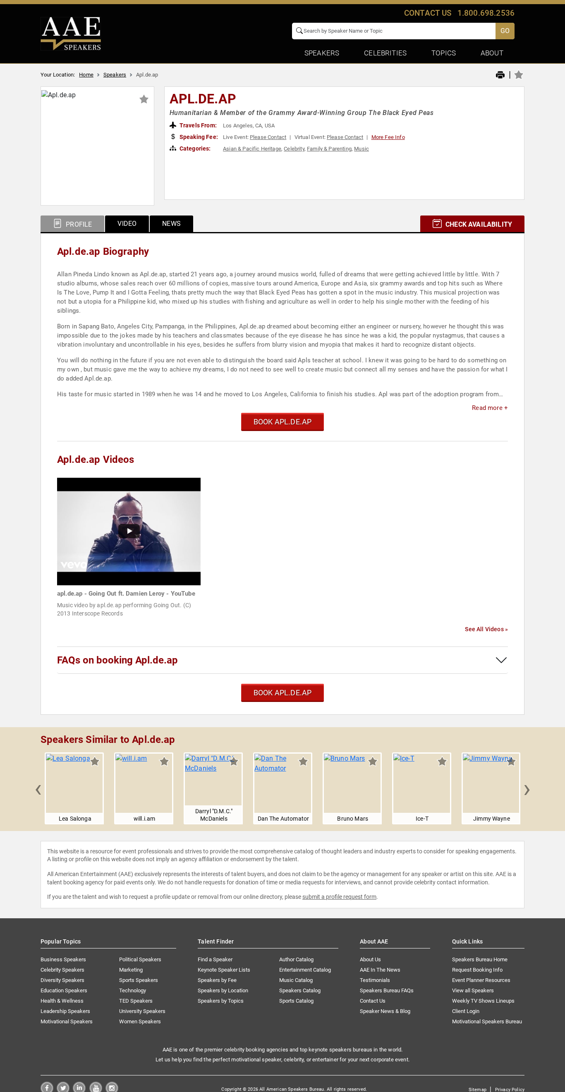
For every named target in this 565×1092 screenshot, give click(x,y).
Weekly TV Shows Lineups (483, 1001)
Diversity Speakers (62, 980)
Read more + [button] (490, 408)
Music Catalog (296, 980)
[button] (38, 788)
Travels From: (197, 125)
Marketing (131, 970)
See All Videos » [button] (486, 629)
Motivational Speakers (67, 1021)
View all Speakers (473, 990)
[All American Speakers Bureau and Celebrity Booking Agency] (71, 33)
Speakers (114, 75)
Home (86, 75)
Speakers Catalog (300, 990)
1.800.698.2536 (486, 13)
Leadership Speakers (65, 1011)
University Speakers (142, 1011)
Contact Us (372, 1001)
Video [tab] (126, 224)
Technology (132, 990)
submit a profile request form (339, 896)
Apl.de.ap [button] (203, 99)
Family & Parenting (329, 149)
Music (361, 149)
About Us (370, 959)
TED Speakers (136, 1001)
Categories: (194, 148)
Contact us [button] (428, 13)
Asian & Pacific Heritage (252, 149)
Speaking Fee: (198, 137)
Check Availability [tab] (478, 224)
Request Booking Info (477, 970)
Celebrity (294, 149)
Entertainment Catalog (305, 970)
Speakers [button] (321, 53)
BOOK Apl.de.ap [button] (283, 421)
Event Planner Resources (481, 980)
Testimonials (375, 980)
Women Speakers (140, 1021)
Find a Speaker (215, 959)
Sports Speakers (138, 980)
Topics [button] (443, 53)
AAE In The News (380, 970)
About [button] (492, 53)
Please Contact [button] (268, 137)
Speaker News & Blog (385, 1011)
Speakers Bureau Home (480, 959)
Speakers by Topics (221, 1001)
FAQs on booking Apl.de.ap (117, 660)
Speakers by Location (223, 990)
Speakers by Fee (217, 980)
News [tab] (171, 224)
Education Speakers (64, 990)
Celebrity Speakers (62, 970)
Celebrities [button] (385, 53)
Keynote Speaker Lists (224, 970)
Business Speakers (63, 959)
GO (505, 31)
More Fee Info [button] (388, 137)
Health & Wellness (62, 1001)
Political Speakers (140, 959)
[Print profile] (500, 75)
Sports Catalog (296, 1001)
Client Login (465, 1011)
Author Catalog (296, 959)
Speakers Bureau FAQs (387, 990)
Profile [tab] (78, 224)
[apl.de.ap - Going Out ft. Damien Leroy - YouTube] (129, 531)
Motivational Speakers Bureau (487, 1021)
